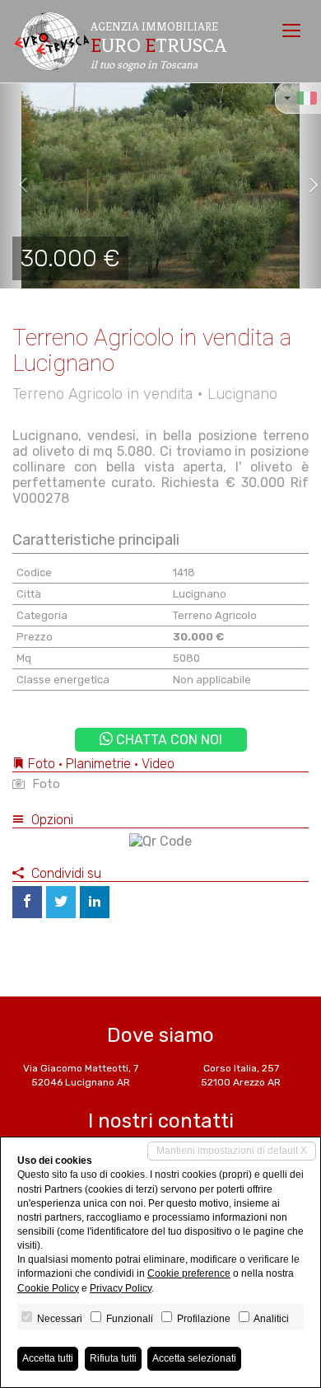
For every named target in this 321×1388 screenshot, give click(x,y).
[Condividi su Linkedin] (94, 902)
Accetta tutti (47, 1358)
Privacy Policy (120, 1288)
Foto (44, 783)
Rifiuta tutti (113, 1358)
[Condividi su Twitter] (61, 902)
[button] (16, 185)
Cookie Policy (48, 1288)
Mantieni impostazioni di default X (231, 1150)
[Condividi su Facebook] (27, 902)
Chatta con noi (167, 740)
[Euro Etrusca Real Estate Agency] (51, 41)
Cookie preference (188, 1273)
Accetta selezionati (194, 1358)
